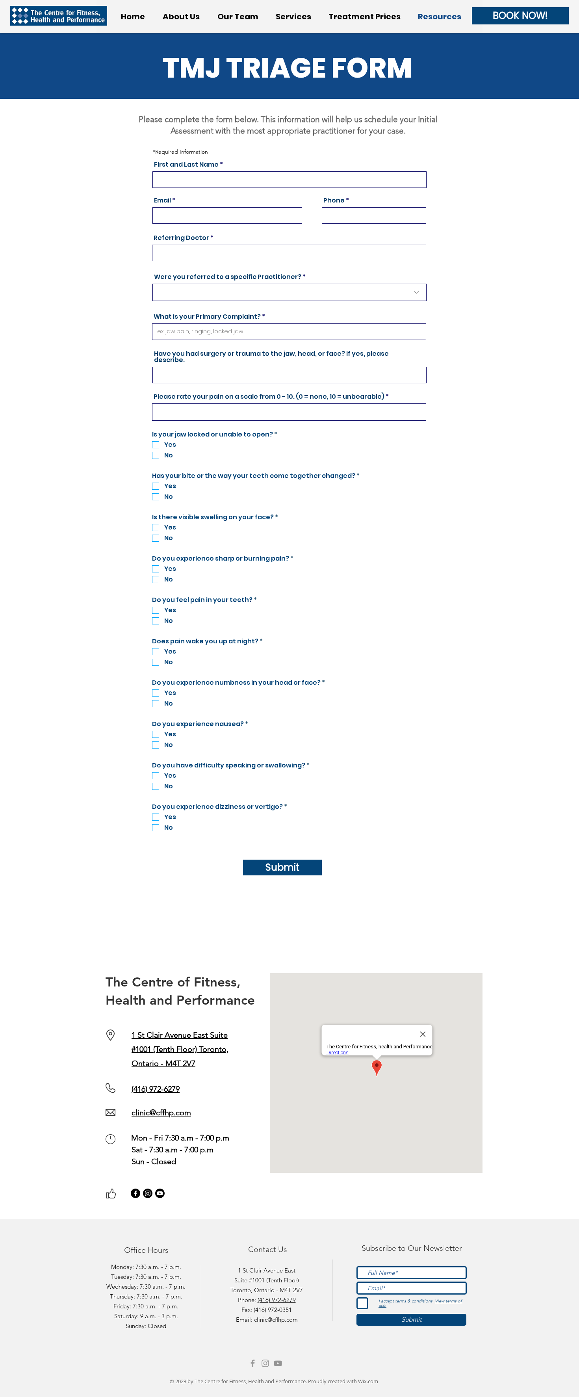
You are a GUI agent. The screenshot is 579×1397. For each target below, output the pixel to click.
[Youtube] (160, 1193)
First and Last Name (186, 165)
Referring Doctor (181, 238)
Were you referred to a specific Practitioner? (227, 277)
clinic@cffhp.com (161, 1112)
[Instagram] (147, 1193)
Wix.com (368, 1381)
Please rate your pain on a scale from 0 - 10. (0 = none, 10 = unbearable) (269, 397)
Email (162, 200)
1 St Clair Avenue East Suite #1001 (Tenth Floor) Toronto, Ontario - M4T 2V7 (180, 1049)
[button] (293, 16)
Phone (334, 200)
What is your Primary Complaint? (207, 317)
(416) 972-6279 (277, 1300)
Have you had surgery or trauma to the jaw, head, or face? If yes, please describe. (271, 357)
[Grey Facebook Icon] (253, 1363)
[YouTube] (278, 1363)
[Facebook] (135, 1193)
